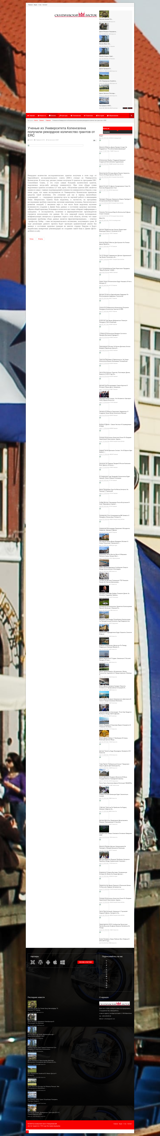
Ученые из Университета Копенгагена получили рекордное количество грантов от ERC (114, 308)
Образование (113, 116)
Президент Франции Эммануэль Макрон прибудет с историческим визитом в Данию (115, 200)
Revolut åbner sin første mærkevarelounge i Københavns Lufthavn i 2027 (41, 1035)
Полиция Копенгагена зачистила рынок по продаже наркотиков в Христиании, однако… (115, 438)
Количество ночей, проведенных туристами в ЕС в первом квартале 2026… (43, 1113)
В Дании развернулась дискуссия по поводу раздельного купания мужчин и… (112, 646)
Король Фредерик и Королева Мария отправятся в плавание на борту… (115, 726)
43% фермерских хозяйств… (108, 81)
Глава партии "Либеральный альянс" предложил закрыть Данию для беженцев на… (114, 765)
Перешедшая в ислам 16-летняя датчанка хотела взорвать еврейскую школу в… (114, 347)
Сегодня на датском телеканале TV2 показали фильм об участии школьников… (113, 581)
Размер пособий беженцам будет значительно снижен (113, 795)
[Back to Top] (27, 1131)
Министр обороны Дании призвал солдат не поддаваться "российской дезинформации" (113, 148)
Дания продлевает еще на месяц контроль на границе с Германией (113, 490)
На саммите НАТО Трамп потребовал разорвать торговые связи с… (43, 1100)
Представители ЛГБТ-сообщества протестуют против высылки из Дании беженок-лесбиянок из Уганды (114, 926)
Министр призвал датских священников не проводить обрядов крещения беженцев (112, 847)
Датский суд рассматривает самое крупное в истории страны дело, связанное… (113, 386)
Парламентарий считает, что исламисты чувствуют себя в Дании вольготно (115, 399)
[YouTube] (106, 970)
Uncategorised (117, 138)
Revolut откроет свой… (106, 56)
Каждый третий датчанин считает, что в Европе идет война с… (115, 451)
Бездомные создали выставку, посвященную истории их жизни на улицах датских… (113, 873)
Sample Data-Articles (118, 164)
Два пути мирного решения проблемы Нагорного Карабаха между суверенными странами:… (114, 860)
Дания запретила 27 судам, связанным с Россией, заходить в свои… (115, 659)
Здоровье (115, 190)
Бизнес (113, 46)
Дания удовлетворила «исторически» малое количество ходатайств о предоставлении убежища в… (115, 673)
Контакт (45, 4)
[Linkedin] (106, 972)
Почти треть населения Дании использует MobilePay (115, 783)
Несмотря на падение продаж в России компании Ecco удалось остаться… (114, 464)
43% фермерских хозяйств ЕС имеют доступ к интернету (42, 1074)
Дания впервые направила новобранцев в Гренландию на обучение (41, 1022)
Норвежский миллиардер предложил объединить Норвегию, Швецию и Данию (114, 529)
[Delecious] (106, 987)
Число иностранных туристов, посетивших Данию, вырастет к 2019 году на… (114, 373)
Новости (112, 21)
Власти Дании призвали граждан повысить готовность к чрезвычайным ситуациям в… (112, 687)
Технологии (77, 116)
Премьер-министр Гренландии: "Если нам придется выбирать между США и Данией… (115, 713)
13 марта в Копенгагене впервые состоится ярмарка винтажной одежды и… (113, 334)
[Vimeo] (106, 985)
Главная (30, 4)
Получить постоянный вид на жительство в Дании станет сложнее (114, 213)
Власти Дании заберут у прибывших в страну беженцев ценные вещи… (113, 739)
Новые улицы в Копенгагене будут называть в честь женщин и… (115, 282)
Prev (126, 108)
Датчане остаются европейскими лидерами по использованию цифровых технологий (113, 295)
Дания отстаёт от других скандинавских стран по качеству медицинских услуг (114, 187)
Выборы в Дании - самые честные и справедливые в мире (115, 425)
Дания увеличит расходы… (107, 93)
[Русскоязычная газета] (76, 14)
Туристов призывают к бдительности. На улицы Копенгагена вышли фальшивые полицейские (114, 360)
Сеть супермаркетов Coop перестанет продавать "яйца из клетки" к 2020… (114, 269)
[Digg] (107, 981)
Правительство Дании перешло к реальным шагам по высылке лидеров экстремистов (115, 886)
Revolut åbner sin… (105, 44)
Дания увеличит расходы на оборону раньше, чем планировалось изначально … (43, 1087)
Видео (35, 4)
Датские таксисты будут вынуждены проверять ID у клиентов (115, 752)
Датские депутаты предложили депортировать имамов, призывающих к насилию (113, 821)
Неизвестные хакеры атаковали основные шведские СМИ (115, 834)
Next (131, 108)
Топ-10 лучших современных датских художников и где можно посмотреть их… (115, 256)
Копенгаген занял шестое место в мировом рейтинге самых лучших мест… (113, 555)
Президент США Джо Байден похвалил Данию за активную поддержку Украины (114, 594)
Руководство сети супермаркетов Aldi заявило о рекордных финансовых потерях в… (114, 516)
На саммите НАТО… (105, 105)
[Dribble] (106, 978)
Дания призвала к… (105, 68)
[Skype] (106, 983)
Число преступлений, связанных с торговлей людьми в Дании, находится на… (113, 912)
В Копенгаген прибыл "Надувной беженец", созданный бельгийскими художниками (112, 161)
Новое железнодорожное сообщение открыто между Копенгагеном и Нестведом (113, 568)
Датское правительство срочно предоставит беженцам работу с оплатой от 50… (113, 230)
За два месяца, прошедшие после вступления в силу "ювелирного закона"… (114, 503)
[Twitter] (106, 965)
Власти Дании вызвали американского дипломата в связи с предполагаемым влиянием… (115, 700)
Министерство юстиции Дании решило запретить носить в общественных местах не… (114, 174)
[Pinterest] (106, 974)
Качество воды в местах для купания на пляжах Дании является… (114, 243)
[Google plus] (106, 967)
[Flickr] (106, 976)
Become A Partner (85, 962)
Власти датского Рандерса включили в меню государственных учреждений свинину (113, 778)
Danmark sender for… (106, 19)
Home (36, 120)
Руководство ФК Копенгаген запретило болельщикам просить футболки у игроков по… (115, 607)
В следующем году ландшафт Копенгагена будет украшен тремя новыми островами (114, 477)
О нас (39, 4)
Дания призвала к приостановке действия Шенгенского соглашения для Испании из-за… (42, 1061)
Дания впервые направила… (108, 31)
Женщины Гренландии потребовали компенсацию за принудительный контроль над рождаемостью (114, 620)
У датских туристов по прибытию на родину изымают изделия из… (113, 808)
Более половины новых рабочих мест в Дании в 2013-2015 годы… (114, 940)
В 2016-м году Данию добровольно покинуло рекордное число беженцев (113, 321)
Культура (64, 116)
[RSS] (106, 961)
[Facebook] (106, 963)
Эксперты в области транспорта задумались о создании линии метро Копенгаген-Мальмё (113, 412)
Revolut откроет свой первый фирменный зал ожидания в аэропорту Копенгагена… (42, 1048)
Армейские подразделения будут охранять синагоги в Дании (115, 633)
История (101, 116)
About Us (102, 218)
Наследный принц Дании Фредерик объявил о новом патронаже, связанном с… (113, 542)
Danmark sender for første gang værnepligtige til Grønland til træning (43, 1009)
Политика (115, 108)
